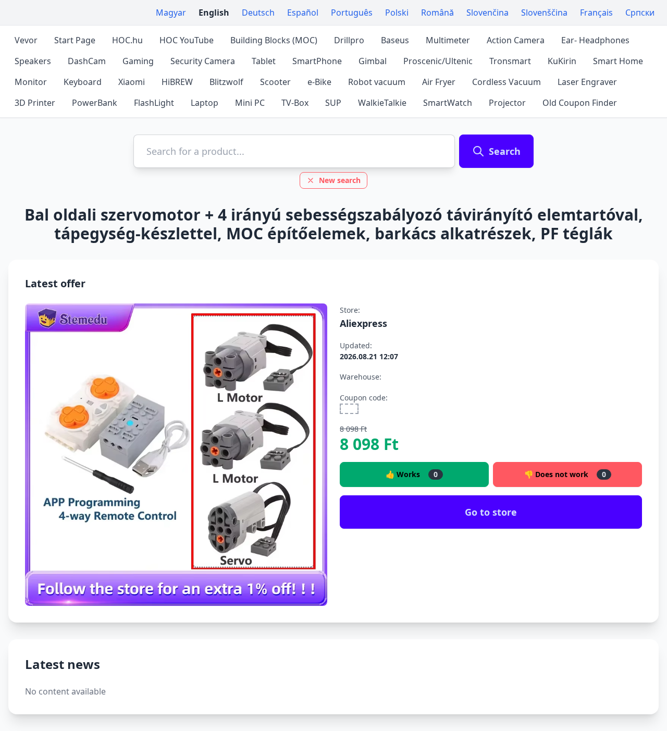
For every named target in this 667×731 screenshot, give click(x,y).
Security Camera (202, 61)
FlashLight (154, 102)
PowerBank (94, 102)
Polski (397, 12)
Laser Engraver (587, 82)
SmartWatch (447, 102)
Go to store (491, 512)
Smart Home (618, 61)
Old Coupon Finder (579, 102)
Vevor (26, 40)
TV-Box (294, 102)
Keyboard (83, 82)
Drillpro (349, 40)
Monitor (31, 82)
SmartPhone (317, 61)
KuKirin (562, 61)
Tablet (264, 61)
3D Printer (35, 102)
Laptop (204, 102)
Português (352, 12)
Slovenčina (487, 12)
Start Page (74, 40)
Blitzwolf (226, 82)
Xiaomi (131, 82)
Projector (507, 102)
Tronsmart (510, 61)
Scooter (275, 82)
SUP (333, 102)
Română (437, 12)
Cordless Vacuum (506, 82)
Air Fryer (438, 82)
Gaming (138, 61)
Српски (639, 12)
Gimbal (373, 61)
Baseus (395, 40)
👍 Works (412, 474)
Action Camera (516, 40)
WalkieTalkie (382, 102)
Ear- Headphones (595, 40)
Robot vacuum (376, 82)
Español (302, 12)
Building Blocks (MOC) (273, 40)
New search (340, 180)
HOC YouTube (186, 40)
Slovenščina (544, 12)
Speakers (33, 61)
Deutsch (258, 12)
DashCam (87, 61)
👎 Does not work (565, 474)
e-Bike (319, 82)
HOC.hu (127, 40)
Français (596, 12)
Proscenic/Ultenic (438, 61)
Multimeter (448, 40)
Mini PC (250, 102)
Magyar (171, 12)
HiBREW (177, 82)
